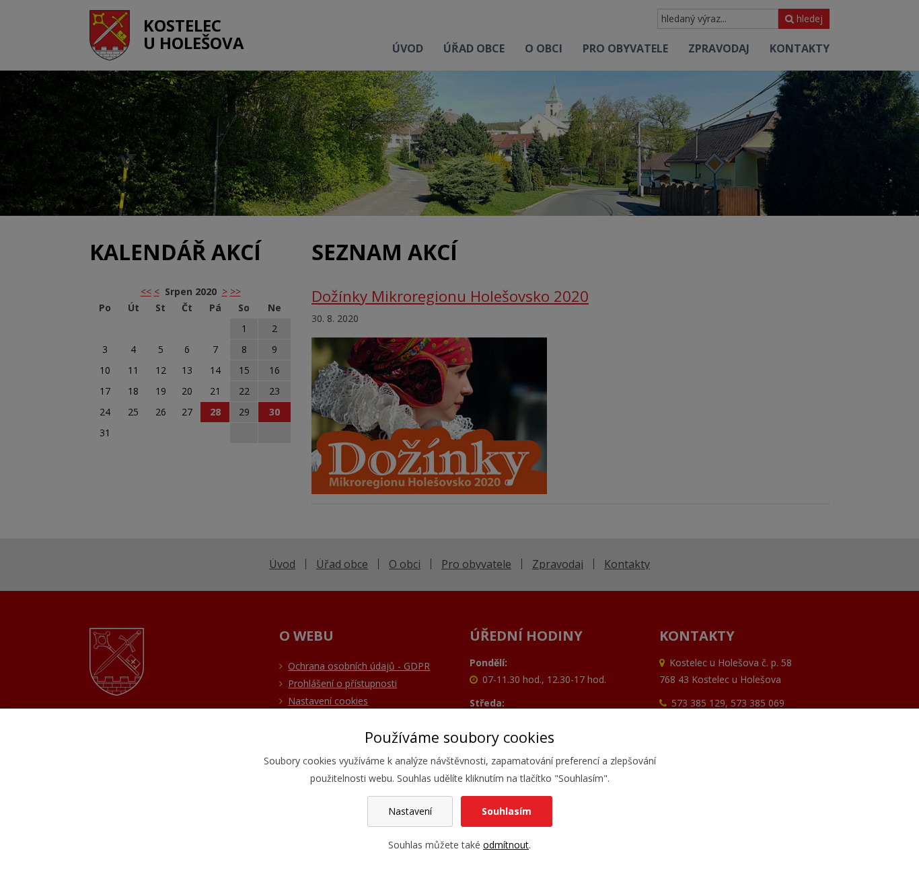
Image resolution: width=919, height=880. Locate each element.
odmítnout (506, 844)
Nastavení (410, 811)
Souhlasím (506, 811)
